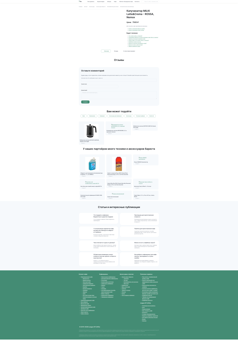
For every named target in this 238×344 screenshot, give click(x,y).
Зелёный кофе (85, 308)
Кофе (115, 1)
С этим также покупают (129, 51)
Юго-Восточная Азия (88, 295)
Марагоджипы (87, 280)
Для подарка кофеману (128, 295)
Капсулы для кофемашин (88, 310)
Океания (85, 290)
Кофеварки (102, 115)
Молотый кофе (85, 303)
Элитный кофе (87, 282)
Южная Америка (87, 288)
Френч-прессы (105, 293)
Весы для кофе (126, 287)
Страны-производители (148, 314)
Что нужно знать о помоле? (135, 36)
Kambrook (151, 115)
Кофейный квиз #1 (147, 295)
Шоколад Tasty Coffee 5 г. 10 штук (142, 186)
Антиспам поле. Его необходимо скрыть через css (92, 78)
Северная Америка (88, 283)
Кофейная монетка (147, 300)
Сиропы (124, 288)
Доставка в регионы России (150, 317)
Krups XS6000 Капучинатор (141, 162)
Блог (143, 307)
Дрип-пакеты (84, 312)
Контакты (137, 1)
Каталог (85, 6)
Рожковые (104, 280)
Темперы (126, 278)
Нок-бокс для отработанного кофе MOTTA (91, 186)
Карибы (85, 287)
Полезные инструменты (148, 305)
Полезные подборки (140, 115)
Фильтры (126, 283)
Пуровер (103, 288)
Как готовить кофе (147, 310)
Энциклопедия (100, 1)
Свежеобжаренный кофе (87, 300)
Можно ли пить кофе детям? (136, 44)
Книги (123, 293)
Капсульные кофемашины (108, 277)
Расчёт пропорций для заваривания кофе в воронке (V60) (150, 282)
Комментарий (84, 90)
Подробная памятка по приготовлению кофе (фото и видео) (143, 37)
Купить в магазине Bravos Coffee (137, 28)
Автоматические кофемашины (109, 278)
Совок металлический (112, 196)
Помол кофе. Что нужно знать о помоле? (139, 40)
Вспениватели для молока (112, 6)
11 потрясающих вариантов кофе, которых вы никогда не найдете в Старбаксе (103, 230)
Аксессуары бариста (100, 6)
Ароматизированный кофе (88, 307)
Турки (103, 287)
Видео (144, 319)
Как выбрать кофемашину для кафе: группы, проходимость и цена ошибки (145, 256)
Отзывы (116, 51)
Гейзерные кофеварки (107, 297)
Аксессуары (92, 6)
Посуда (124, 292)
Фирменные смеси (86, 305)
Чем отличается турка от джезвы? (104, 242)
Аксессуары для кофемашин (115, 115)
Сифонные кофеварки (107, 283)
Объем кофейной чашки (134, 46)
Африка (85, 292)
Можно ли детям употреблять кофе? (138, 43)
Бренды (144, 320)
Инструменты (91, 1)
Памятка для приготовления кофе (137, 38)
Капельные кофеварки (107, 295)
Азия (84, 293)
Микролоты (86, 278)
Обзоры (109, 1)
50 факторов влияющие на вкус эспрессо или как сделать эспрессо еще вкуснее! (104, 256)
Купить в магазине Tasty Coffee (136, 30)
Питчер (126, 280)
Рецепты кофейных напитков (150, 315)
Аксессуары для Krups (107, 282)
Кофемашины (92, 115)
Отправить (85, 101)
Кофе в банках (85, 313)
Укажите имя (84, 84)
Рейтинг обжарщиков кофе (126, 1)
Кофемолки (125, 285)
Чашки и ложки (126, 290)
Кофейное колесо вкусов (135, 41)
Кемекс (103, 285)
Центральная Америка (89, 285)
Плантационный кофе (86, 277)
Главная (80, 6)
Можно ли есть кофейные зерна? (144, 242)
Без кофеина (84, 302)
